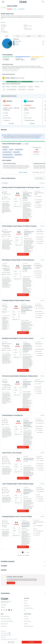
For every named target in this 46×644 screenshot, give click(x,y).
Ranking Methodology (28, 608)
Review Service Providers (6, 618)
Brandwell (30, 101)
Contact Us (3, 607)
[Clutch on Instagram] (6, 610)
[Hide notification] (43, 135)
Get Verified (26, 618)
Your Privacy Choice (4, 633)
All (3, 86)
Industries (28, 36)
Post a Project (3, 626)
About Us (26, 600)
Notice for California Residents (6, 635)
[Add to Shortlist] (43, 642)
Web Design (17, 44)
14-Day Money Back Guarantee (7, 621)
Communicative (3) (19, 149)
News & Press (26, 605)
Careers (25, 603)
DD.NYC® (9, 101)
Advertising (37, 86)
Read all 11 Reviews (23, 172)
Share (43, 187)
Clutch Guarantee (27, 621)
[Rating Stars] (6, 105)
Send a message (11, 582)
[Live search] (43, 1)
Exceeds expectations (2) (8, 154)
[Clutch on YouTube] (9, 610)
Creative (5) (5, 149)
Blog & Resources (4, 623)
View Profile (11, 123)
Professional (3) (16, 152)
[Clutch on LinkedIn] (11, 610)
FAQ (25, 610)
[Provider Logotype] (3, 7)
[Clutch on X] (4, 610)
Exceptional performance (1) (8, 157)
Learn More (36, 137)
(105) (10, 105)
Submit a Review (39, 178)
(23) (31, 105)
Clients (40, 36)
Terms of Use (3, 637)
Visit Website (11, 642)
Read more (3, 22)
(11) (39, 151)
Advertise (26, 623)
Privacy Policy (3, 631)
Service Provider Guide (28, 626)
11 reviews (14, 9)
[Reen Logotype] (4, 101)
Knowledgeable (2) (18, 154)
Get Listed (26, 616)
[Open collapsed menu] (3, 1)
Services (6, 36)
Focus (17, 36)
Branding (8, 86)
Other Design (14, 86)
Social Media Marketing (11, 89)
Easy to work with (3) (7, 152)
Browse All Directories (5, 616)
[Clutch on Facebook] (1, 610)
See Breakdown (36, 154)
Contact (31, 642)
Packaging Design (18, 41)
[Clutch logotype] (23, 2)
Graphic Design (31, 89)
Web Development (22, 89)
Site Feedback (3, 604)
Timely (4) (11, 149)
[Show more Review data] (23, 220)
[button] (20, 183)
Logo (4, 89)
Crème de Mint (12, 6)
